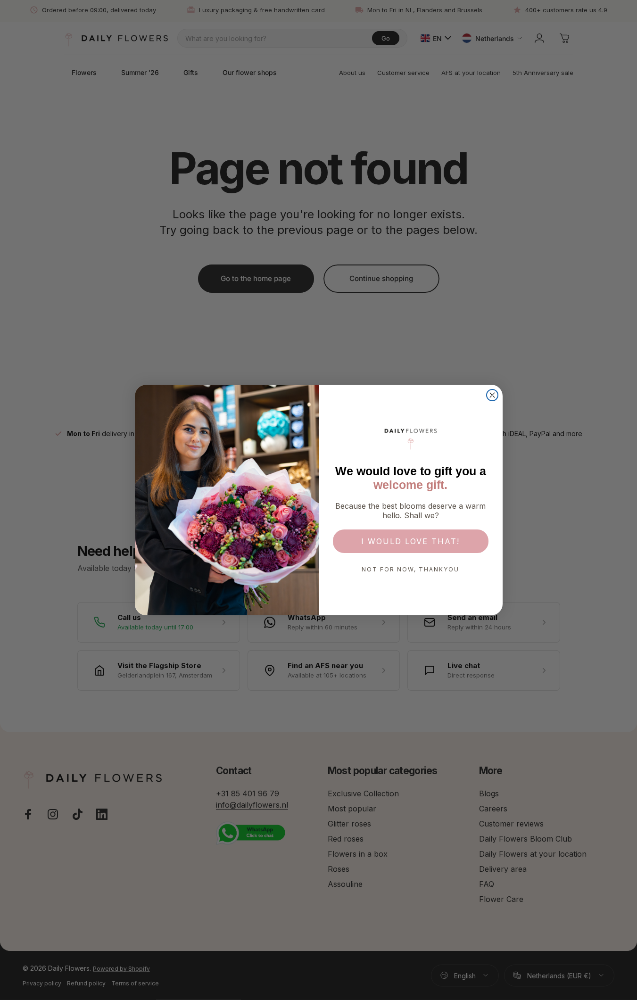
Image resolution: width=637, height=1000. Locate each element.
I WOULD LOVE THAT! (410, 541)
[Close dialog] (492, 395)
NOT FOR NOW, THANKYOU (410, 569)
